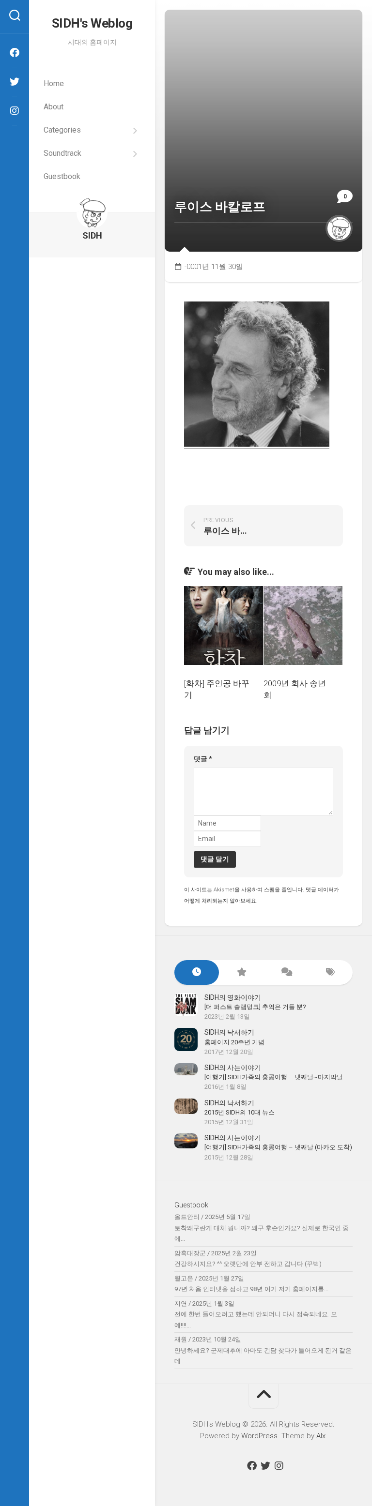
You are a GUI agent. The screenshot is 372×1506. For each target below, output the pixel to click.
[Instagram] (14, 111)
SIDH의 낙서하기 (229, 1032)
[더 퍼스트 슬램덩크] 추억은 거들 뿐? (255, 1006)
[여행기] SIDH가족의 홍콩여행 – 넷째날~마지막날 (273, 1077)
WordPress (259, 1435)
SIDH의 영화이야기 (232, 997)
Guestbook (62, 176)
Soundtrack (62, 153)
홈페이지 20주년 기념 (234, 1042)
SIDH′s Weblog (92, 23)
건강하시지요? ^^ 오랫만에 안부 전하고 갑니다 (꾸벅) (248, 1263)
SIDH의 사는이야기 (232, 1067)
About (53, 106)
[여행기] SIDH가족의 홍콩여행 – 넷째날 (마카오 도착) (278, 1147)
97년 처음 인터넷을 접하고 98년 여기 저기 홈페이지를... (251, 1289)
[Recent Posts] (196, 972)
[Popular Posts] (241, 972)
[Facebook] (14, 53)
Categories (62, 130)
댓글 (203, 759)
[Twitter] (14, 82)
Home (54, 83)
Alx (321, 1435)
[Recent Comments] (286, 972)
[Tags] (330, 972)
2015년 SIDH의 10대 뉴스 (239, 1112)
